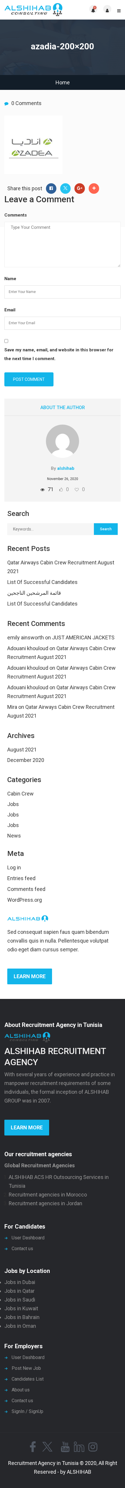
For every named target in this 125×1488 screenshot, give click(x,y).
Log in (14, 867)
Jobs (13, 804)
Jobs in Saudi (19, 1300)
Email (9, 310)
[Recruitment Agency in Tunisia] (33, 10)
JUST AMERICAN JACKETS (83, 637)
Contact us (22, 1248)
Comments (15, 215)
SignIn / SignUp (27, 1411)
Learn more (30, 976)
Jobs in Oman (20, 1326)
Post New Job (26, 1368)
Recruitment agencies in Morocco (48, 1195)
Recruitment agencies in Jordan (45, 1203)
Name (10, 278)
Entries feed (21, 878)
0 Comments (26, 103)
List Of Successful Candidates (42, 582)
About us (21, 1390)
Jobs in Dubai (19, 1282)
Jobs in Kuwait (21, 1308)
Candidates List (28, 1379)
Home (63, 82)
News (14, 836)
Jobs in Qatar (19, 1291)
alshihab (65, 468)
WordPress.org (24, 900)
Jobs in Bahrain (22, 1317)
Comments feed (26, 889)
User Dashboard (28, 1238)
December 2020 (25, 760)
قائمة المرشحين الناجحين (34, 593)
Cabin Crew (20, 794)
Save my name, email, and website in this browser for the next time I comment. (58, 354)
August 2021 (22, 749)
